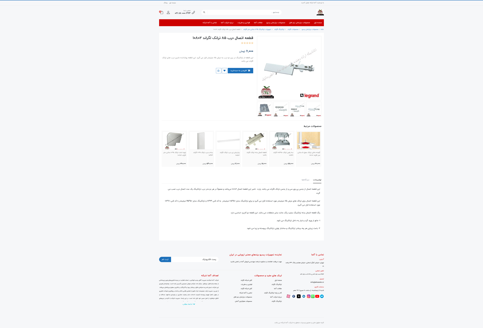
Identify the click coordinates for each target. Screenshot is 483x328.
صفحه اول (172, 3)
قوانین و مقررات (243, 23)
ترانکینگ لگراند (277, 284)
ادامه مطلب (188, 304)
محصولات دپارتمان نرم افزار (299, 23)
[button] (168, 12)
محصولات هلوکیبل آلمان (243, 301)
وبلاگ (165, 3)
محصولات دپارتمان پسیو (275, 23)
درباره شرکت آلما (227, 23)
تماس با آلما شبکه (210, 23)
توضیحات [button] (317, 179)
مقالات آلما (258, 23)
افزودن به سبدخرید (238, 70)
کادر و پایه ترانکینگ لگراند (273, 293)
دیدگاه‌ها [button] (305, 179)
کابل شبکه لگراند (246, 280)
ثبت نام (165, 259)
